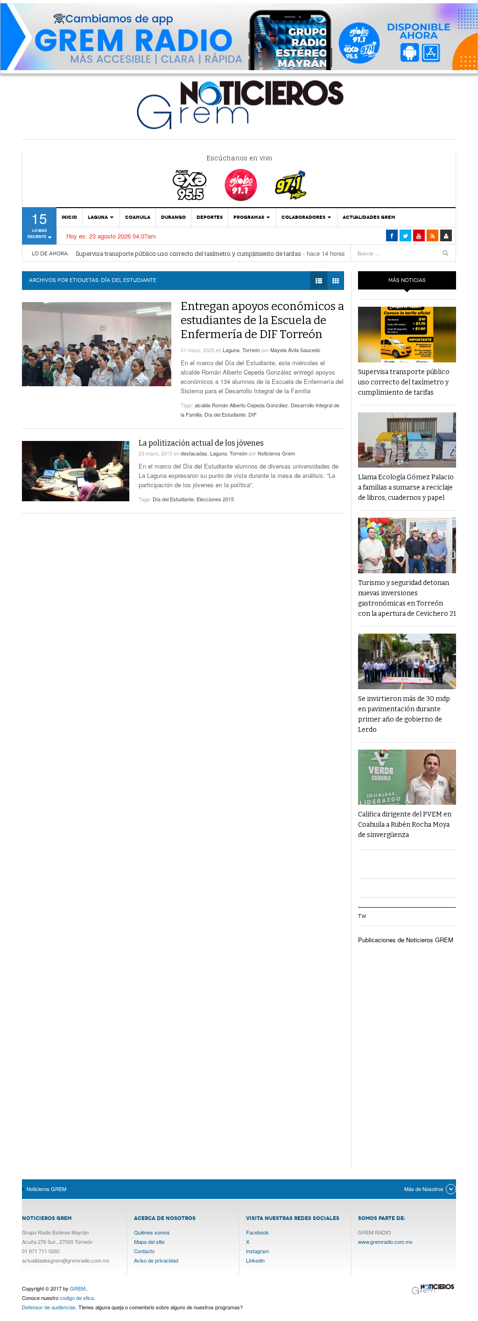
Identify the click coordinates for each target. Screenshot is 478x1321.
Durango (173, 217)
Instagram (257, 1251)
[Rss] (432, 235)
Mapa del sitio (149, 1241)
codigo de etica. (77, 1297)
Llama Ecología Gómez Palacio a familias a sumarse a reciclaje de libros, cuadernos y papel (406, 487)
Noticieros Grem (276, 453)
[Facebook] (392, 235)
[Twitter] (405, 235)
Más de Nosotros (423, 1188)
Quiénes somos (152, 1232)
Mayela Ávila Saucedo (295, 350)
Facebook (257, 1232)
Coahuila (137, 217)
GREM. (78, 1288)
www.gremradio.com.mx (385, 1241)
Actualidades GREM (369, 217)
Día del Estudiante (225, 414)
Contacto (144, 1251)
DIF (252, 414)
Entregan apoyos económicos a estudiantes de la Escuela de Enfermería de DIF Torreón (262, 320)
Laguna (98, 217)
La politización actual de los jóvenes (201, 443)
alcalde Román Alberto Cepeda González (241, 405)
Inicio (69, 217)
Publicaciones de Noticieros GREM (405, 939)
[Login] (446, 235)
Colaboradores (303, 217)
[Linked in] (419, 235)
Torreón (251, 350)
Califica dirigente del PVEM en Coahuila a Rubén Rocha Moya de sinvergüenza (404, 824)
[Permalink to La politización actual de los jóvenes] (75, 471)
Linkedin (255, 1260)
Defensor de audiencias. (49, 1307)
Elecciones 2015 (215, 499)
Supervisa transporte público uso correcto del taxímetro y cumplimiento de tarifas (188, 254)
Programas (248, 217)
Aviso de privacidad (156, 1260)
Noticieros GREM (239, 104)
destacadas (194, 453)
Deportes (210, 217)
